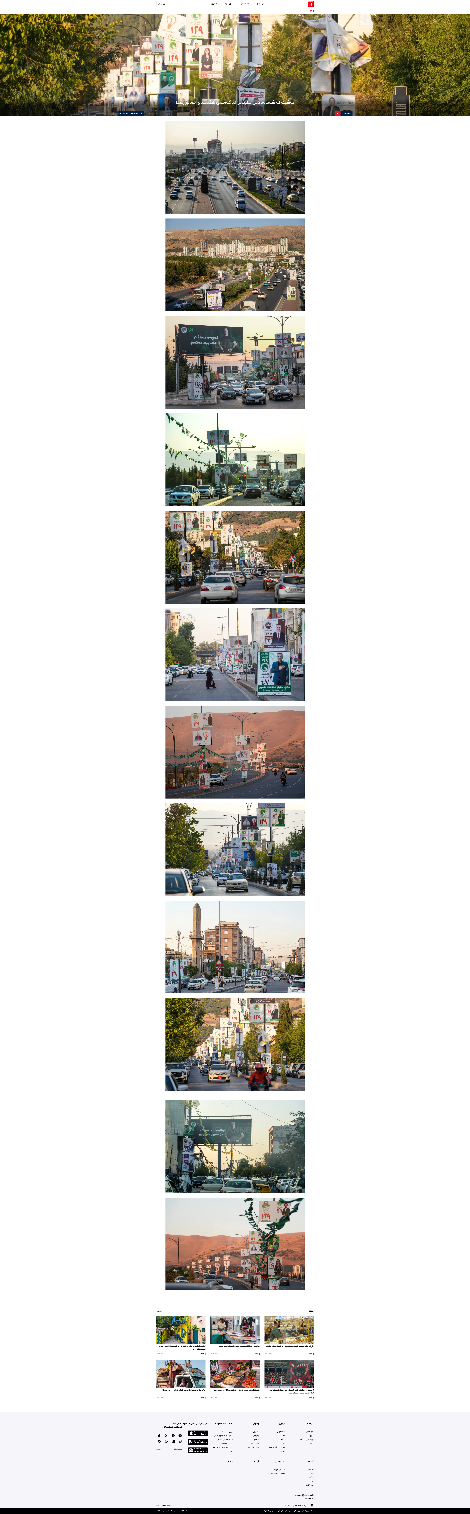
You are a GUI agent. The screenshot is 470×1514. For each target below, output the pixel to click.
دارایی (283, 1443)
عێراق (312, 1435)
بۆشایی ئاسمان (227, 1443)
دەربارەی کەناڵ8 (269, 1511)
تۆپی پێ (256, 1431)
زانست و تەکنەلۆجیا (224, 1423)
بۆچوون (256, 1435)
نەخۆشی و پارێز (279, 1469)
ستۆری (256, 1439)
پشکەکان (281, 1451)
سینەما (311, 1469)
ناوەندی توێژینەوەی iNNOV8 (304, 1497)
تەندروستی (280, 1461)
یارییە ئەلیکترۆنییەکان (225, 1439)
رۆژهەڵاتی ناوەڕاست (306, 1439)
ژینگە (256, 1461)
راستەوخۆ (178, 1449)
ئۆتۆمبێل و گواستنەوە (277, 1447)
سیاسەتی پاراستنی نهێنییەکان (304, 1511)
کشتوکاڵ (282, 1439)
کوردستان (310, 1431)
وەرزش (255, 1423)
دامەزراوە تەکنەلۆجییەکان (223, 1447)
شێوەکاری (310, 1485)
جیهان (311, 1443)
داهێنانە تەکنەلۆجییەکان (223, 1435)
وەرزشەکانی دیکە (252, 1447)
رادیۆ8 (159, 1449)
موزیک (311, 1473)
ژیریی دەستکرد (227, 1431)
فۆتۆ (310, 11)
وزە (284, 1435)
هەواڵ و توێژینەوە (278, 1473)
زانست (230, 1451)
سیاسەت (310, 1423)
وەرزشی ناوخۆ (254, 1443)
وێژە (312, 1481)
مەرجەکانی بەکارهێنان (284, 1511)
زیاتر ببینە (159, 1311)
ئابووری (282, 1423)
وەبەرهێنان (281, 1431)
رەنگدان (311, 1477)
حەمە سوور (135, 113)
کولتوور (310, 1461)
